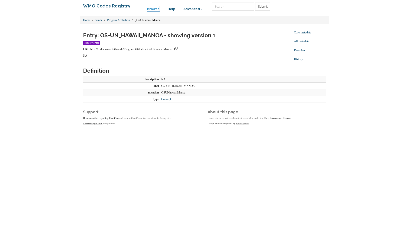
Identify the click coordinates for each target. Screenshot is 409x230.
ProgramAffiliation (118, 20)
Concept (166, 99)
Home (86, 20)
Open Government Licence (277, 117)
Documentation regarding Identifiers (101, 117)
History (298, 59)
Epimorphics (242, 123)
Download (300, 50)
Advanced (191, 9)
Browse (153, 9)
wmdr (98, 20)
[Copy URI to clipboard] (176, 49)
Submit (263, 6)
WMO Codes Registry (106, 6)
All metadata (301, 41)
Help (171, 9)
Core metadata (302, 32)
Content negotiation (92, 123)
